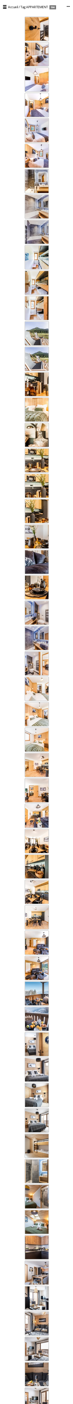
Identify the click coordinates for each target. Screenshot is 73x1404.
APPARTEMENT (37, 7)
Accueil (13, 7)
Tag (23, 7)
